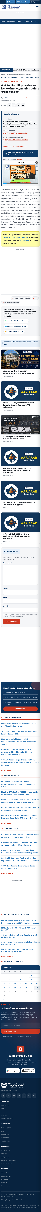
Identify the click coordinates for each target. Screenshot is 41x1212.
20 (20, 988)
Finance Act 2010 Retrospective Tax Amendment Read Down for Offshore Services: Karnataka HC (16, 752)
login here (24, 240)
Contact (4, 1183)
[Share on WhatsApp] (18, 105)
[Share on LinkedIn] (14, 105)
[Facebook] (3, 1095)
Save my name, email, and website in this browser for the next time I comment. (21, 616)
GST (35, 298)
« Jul (2, 999)
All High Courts (8, 146)
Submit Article (6, 1176)
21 (26, 988)
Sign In (35, 2)
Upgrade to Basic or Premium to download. (20, 153)
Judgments (5, 1157)
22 (31, 988)
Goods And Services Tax (21, 298)
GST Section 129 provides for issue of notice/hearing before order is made (20, 89)
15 (31, 984)
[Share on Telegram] (23, 105)
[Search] (38, 21)
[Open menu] (37, 7)
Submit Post (23, 2)
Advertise (4, 1179)
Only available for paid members (16, 133)
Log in (19, 159)
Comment (7, 563)
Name (6, 588)
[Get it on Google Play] (13, 1070)
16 (37, 984)
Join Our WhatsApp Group (17, 321)
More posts (6, 770)
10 (4, 984)
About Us (4, 1173)
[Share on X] (9, 105)
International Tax (7, 1119)
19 (15, 988)
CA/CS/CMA (5, 1141)
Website (6, 606)
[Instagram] (24, 1095)
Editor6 (6, 98)
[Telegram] (34, 1095)
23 (37, 988)
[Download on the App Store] (28, 1070)
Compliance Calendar (9, 1160)
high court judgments (11, 302)
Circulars (4, 1154)
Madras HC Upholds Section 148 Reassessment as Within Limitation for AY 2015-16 (18, 741)
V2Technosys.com (7, 1196)
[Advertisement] (20, 46)
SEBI (2, 1131)
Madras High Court (21, 146)
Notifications (5, 1150)
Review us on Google (15, 332)
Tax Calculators (6, 1163)
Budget (19, 22)
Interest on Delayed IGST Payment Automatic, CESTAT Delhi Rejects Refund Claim (18, 784)
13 (20, 984)
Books (11, 2)
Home (3, 22)
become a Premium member (15, 237)
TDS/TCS (4, 1115)
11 (9, 984)
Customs (4, 1112)
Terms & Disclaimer (18, 1200)
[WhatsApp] (29, 1095)
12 (15, 984)
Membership (5, 1186)
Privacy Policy (5, 1200)
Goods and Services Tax (15, 74)
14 (26, 984)
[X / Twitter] (8, 1095)
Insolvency (5, 1138)
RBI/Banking (5, 1134)
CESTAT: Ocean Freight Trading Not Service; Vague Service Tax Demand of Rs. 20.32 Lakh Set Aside (20, 762)
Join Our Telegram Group (16, 326)
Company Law (6, 1128)
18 (9, 988)
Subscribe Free (10, 1031)
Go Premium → (20, 709)
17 (4, 988)
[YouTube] (14, 1095)
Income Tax (11, 22)
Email (5, 597)
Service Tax (28, 22)
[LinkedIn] (19, 1095)
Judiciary (29, 74)
